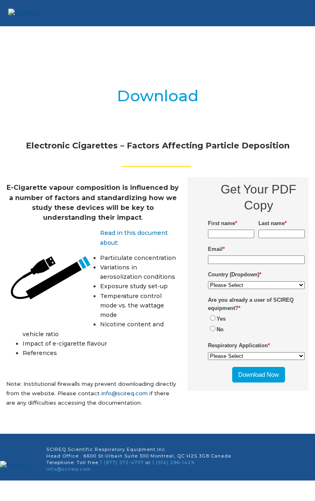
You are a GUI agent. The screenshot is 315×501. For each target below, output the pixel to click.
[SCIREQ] (18, 466)
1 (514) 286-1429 (173, 462)
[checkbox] (256, 324)
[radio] (256, 318)
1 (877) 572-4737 (122, 462)
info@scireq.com (124, 393)
